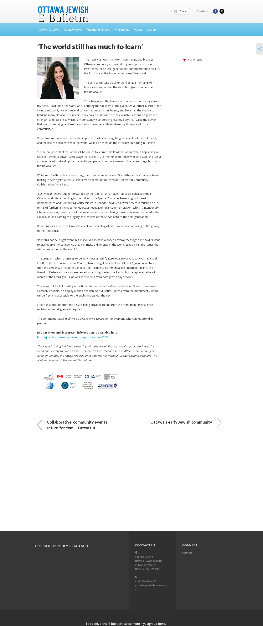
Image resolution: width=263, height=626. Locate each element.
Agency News (73, 29)
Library (152, 29)
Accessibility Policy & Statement (62, 546)
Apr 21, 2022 (194, 60)
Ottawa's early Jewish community (181, 422)
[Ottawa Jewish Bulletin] (63, 9)
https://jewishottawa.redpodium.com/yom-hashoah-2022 (72, 337)
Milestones (121, 29)
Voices (138, 29)
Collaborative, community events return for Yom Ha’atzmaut (77, 425)
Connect (184, 11)
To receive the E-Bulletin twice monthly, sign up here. (125, 624)
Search (201, 11)
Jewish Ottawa (49, 29)
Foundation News (98, 29)
